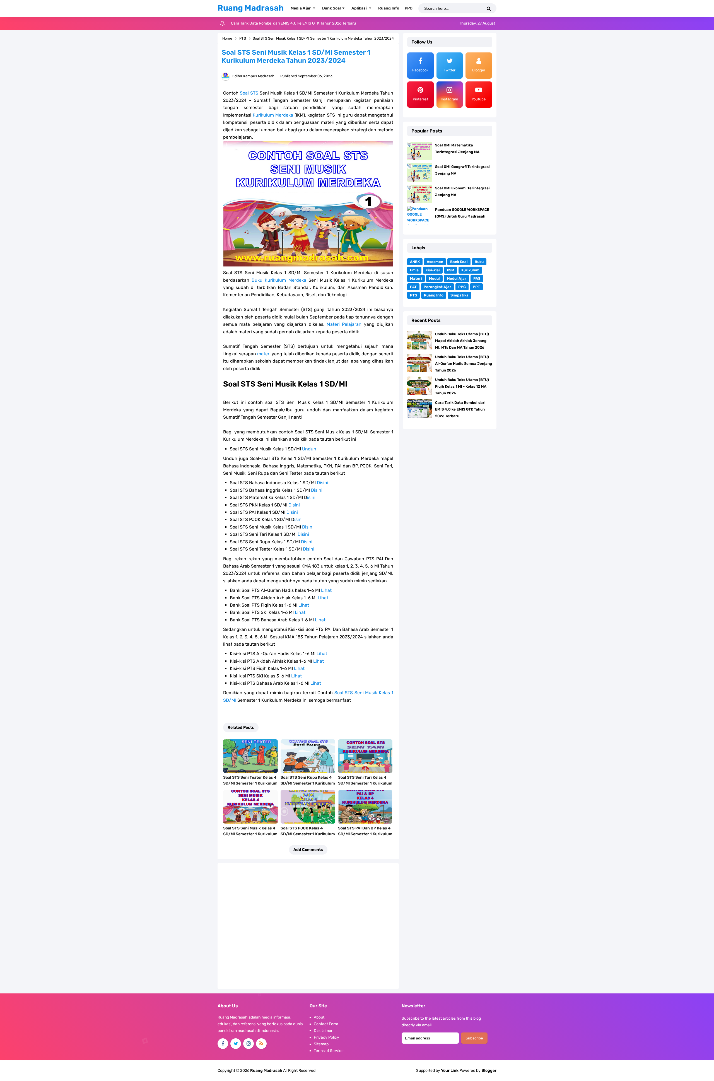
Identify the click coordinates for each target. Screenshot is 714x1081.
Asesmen (435, 262)
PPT (476, 287)
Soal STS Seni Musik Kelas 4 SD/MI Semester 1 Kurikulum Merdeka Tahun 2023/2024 (250, 834)
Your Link (450, 1070)
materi (264, 353)
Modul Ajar (456, 278)
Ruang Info (433, 295)
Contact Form (326, 1024)
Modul (434, 278)
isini (311, 497)
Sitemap (321, 1044)
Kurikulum (470, 270)
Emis (414, 270)
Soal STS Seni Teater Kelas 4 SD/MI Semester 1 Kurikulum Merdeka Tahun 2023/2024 (250, 783)
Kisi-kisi (433, 270)
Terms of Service (329, 1050)
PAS (476, 278)
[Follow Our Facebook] (223, 1043)
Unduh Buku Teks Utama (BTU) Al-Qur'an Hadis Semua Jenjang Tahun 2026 (463, 363)
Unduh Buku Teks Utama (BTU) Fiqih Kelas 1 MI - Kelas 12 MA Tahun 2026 (462, 386)
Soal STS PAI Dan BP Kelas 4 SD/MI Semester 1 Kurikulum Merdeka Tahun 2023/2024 (365, 834)
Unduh (309, 449)
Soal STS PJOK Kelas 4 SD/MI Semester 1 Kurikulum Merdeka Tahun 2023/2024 (308, 834)
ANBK (415, 262)
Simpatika (459, 295)
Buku (479, 262)
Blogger (488, 1070)
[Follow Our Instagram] (248, 1043)
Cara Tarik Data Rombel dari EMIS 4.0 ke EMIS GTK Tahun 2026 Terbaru (460, 409)
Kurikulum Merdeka (273, 115)
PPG (462, 287)
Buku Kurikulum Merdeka (279, 280)
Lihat (326, 590)
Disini (322, 482)
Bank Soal (459, 262)
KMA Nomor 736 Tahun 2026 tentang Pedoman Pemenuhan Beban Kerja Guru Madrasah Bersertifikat (320, 23)
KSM (450, 270)
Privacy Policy (326, 1037)
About (319, 1017)
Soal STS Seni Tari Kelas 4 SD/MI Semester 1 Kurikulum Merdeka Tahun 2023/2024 (365, 783)
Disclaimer (323, 1030)
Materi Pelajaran (344, 324)
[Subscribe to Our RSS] (261, 1043)
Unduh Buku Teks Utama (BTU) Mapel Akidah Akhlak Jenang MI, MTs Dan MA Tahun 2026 (462, 340)
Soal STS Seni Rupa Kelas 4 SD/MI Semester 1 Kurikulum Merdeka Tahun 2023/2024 (308, 783)
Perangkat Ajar (437, 287)
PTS (413, 295)
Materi (416, 278)
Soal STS (249, 93)
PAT (413, 287)
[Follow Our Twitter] (235, 1043)
